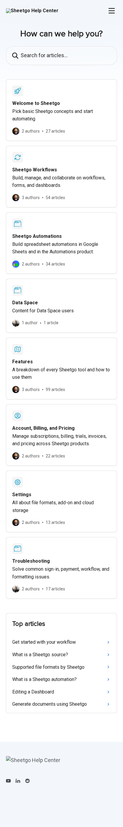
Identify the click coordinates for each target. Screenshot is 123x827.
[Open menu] (111, 10)
